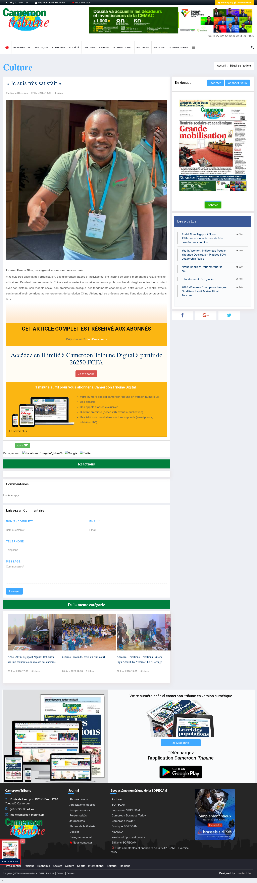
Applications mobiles (82, 804)
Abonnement (244, 2)
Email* (94, 521)
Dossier (74, 831)
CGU (41, 873)
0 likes (36, 671)
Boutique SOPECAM (125, 826)
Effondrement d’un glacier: (198, 279)
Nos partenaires (79, 810)
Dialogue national (80, 837)
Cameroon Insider (123, 820)
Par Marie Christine (17, 93)
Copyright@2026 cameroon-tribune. (20, 873)
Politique (41, 47)
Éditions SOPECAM (124, 842)
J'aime (20, 445)
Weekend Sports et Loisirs (128, 837)
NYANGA (117, 831)
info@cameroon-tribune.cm (51, 2)
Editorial (143, 47)
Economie (58, 47)
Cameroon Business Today (129, 815)
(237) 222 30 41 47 (18, 2)
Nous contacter (82, 2)
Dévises (71, 873)
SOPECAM (118, 804)
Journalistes (77, 820)
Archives (117, 799)
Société (74, 47)
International (122, 47)
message (13, 561)
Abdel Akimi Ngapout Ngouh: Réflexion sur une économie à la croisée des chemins (202, 238)
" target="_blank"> (52, 453)
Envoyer (14, 591)
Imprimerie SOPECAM (126, 810)
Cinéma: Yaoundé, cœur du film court (83, 657)
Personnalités (78, 815)
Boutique (226, 2)
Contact (60, 873)
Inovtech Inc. (245, 873)
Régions (159, 47)
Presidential (22, 47)
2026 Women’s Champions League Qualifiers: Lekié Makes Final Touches (204, 291)
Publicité (50, 873)
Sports (104, 47)
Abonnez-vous (237, 83)
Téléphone (15, 541)
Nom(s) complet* (19, 521)
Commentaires (178, 47)
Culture (89, 47)
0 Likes (59, 93)
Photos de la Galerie (82, 826)
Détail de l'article (240, 65)
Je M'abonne (86, 373)
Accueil (221, 65)
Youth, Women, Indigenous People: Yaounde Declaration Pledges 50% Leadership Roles (204, 254)
